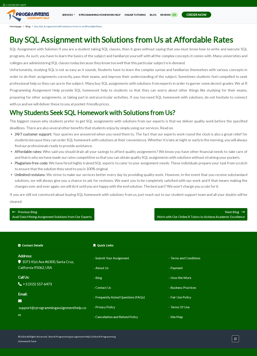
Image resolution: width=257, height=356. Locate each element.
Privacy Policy (105, 307)
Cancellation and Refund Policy (116, 317)
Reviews (168, 14)
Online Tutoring (135, 14)
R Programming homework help (99, 14)
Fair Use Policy (180, 297)
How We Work (180, 278)
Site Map (176, 317)
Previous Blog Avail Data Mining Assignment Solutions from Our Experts (52, 214)
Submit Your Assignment (112, 258)
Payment (176, 268)
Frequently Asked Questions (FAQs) (120, 297)
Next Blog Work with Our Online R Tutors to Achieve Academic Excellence (201, 214)
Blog (153, 14)
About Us (102, 268)
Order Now (196, 14)
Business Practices (183, 287)
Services (67, 14)
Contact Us (103, 287)
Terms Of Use (180, 307)
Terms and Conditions (185, 258)
